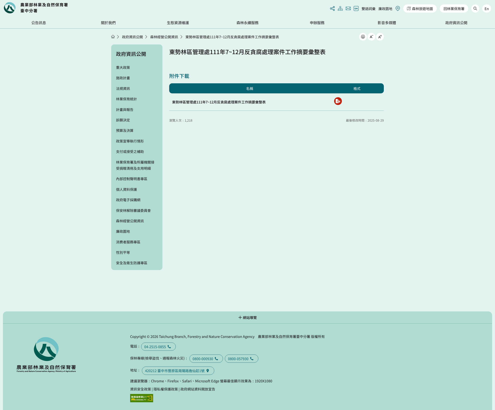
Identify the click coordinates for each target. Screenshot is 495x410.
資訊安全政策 (140, 388)
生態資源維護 (178, 22)
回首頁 (36, 8)
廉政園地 (385, 8)
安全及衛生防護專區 (131, 262)
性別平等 (123, 252)
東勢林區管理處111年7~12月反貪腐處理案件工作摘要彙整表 (232, 36)
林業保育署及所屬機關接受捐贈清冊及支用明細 (135, 165)
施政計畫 (123, 77)
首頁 (113, 36)
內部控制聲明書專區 (131, 178)
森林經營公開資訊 (164, 36)
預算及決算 (124, 130)
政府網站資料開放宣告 (197, 388)
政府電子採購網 (128, 199)
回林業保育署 (454, 8)
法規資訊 (123, 88)
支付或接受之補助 (130, 151)
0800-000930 (203, 358)
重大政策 (123, 67)
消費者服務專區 (128, 241)
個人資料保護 (126, 189)
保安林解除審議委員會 (133, 210)
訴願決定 (123, 119)
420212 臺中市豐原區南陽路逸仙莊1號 (175, 370)
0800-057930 (238, 358)
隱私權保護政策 (166, 388)
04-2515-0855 (155, 346)
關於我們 (108, 22)
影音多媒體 (387, 22)
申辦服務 (317, 22)
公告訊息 (38, 22)
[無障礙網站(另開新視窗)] (141, 398)
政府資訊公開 (456, 22)
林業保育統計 (126, 98)
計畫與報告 (124, 109)
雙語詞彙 (369, 8)
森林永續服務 (247, 22)
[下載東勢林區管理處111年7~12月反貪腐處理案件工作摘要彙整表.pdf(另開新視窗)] (338, 101)
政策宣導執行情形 (130, 140)
